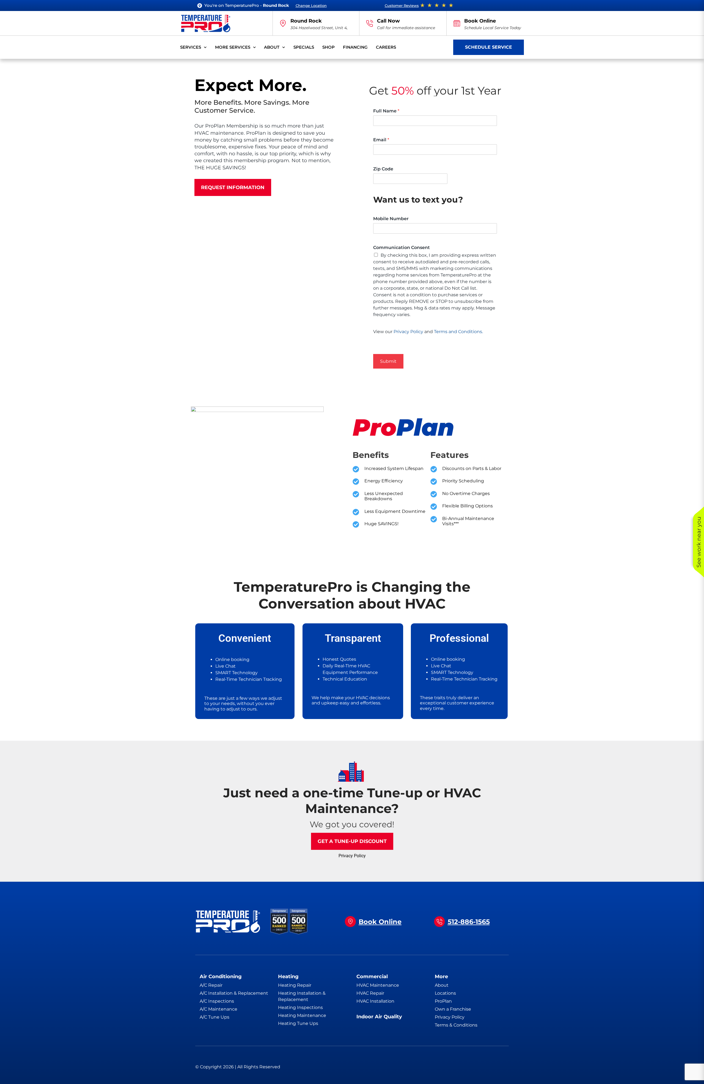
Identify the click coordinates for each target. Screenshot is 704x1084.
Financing (355, 47)
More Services (232, 47)
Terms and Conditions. (458, 331)
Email (381, 139)
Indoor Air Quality (379, 1017)
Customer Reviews (402, 5)
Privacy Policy (408, 331)
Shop (328, 47)
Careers (386, 47)
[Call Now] (369, 23)
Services (190, 47)
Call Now (388, 21)
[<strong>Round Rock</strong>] (283, 23)
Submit (388, 361)
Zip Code (383, 169)
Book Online (480, 21)
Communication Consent (401, 247)
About (271, 47)
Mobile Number (391, 218)
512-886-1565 (469, 922)
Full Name (386, 111)
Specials (303, 47)
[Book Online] (456, 23)
